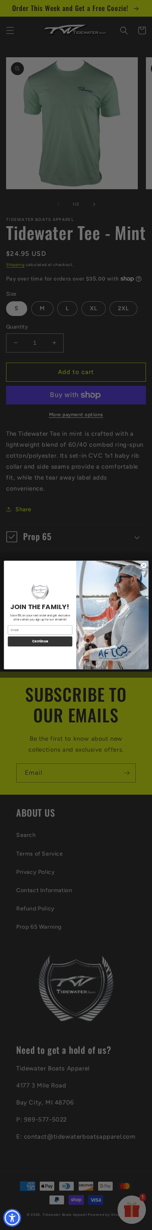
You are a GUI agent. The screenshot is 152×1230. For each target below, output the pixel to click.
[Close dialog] (143, 565)
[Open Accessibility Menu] (12, 1218)
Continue (40, 641)
